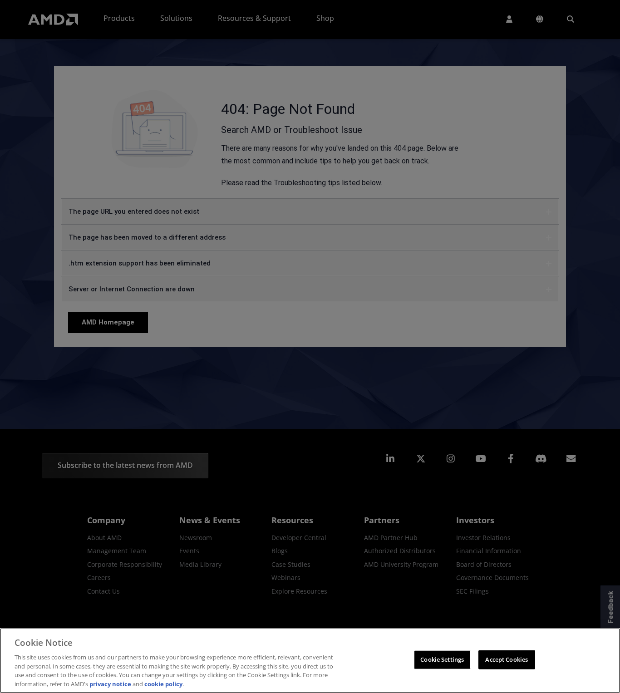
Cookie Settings (442, 659)
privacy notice (110, 683)
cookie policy (163, 683)
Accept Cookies (506, 659)
